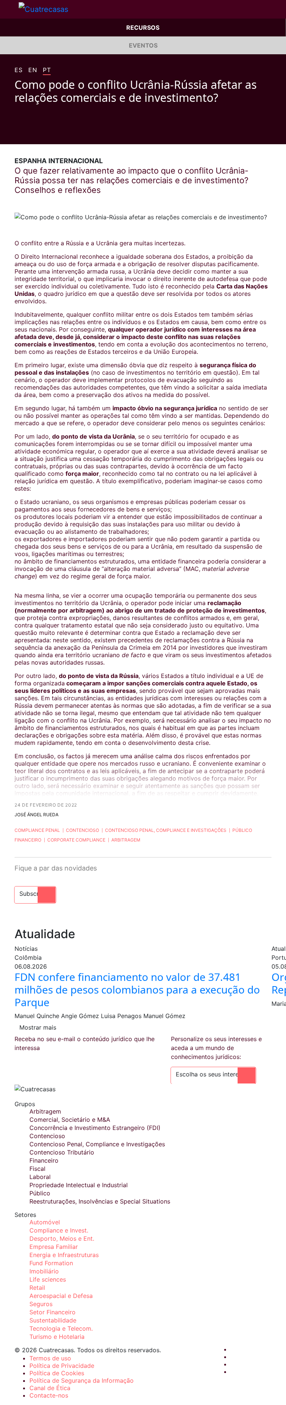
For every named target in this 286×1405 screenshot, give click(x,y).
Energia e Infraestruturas (64, 1255)
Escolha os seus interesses (213, 1074)
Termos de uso (50, 1358)
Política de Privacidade (61, 1365)
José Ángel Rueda (36, 814)
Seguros (41, 1304)
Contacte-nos (48, 1395)
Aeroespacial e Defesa (61, 1296)
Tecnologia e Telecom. (61, 1328)
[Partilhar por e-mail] (60, 133)
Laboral (40, 1177)
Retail (37, 1288)
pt (47, 70)
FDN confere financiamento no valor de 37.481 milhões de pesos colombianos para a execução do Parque (137, 989)
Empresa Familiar (53, 1247)
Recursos (142, 27)
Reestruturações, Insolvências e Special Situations (99, 1201)
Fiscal (37, 1169)
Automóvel (44, 1222)
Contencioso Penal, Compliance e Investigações (165, 830)
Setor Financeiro (52, 1312)
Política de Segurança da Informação (81, 1380)
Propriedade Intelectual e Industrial (78, 1185)
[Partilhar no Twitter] (31, 133)
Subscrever (35, 893)
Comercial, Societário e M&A (69, 1120)
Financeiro (28, 840)
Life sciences (47, 1279)
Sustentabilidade (52, 1320)
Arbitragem (125, 840)
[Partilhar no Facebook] (17, 133)
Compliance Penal (37, 830)
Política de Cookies (56, 1373)
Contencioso (82, 830)
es (18, 70)
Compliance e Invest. (58, 1230)
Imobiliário (44, 1271)
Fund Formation (51, 1263)
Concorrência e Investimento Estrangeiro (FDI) (95, 1128)
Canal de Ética (49, 1388)
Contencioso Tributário (61, 1152)
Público (242, 830)
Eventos (143, 45)
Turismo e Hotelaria (57, 1337)
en (32, 70)
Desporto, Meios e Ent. (61, 1238)
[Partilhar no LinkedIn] (45, 133)
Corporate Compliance (76, 840)
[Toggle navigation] (9, 9)
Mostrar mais (37, 1027)
